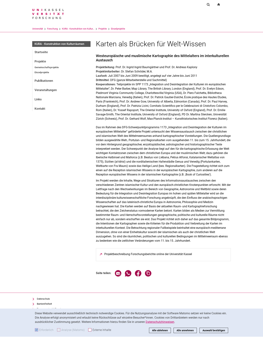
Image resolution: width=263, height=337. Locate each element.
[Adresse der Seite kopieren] (148, 275)
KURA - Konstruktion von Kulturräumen (59, 44)
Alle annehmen (185, 330)
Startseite (41, 52)
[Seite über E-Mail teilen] (118, 275)
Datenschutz (43, 298)
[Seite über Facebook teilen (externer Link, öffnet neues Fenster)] (138, 275)
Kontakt (40, 108)
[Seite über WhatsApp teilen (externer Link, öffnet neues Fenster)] (128, 275)
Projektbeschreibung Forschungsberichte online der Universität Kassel (148, 254)
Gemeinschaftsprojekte (47, 67)
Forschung (52, 28)
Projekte (102, 28)
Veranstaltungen (46, 90)
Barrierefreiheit (44, 303)
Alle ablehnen (160, 330)
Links (38, 99)
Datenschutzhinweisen (160, 322)
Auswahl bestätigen (214, 330)
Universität (37, 28)
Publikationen (44, 80)
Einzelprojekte (118, 28)
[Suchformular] (208, 4)
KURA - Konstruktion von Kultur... (78, 28)
